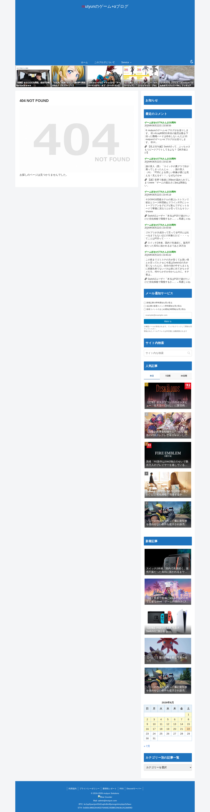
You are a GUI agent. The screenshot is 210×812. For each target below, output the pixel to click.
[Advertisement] (105, 38)
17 (154, 729)
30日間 (184, 376)
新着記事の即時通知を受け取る (159, 303)
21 (181, 729)
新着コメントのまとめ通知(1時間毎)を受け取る (166, 309)
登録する (168, 321)
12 (167, 724)
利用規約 (73, 788)
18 (161, 729)
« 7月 (147, 746)
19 (167, 729)
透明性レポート (110, 788)
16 (147, 729)
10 (154, 724)
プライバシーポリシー (90, 788)
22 (188, 729)
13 (174, 724)
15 (188, 724)
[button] (188, 353)
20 (174, 729)
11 (161, 724)
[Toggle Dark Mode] (191, 61)
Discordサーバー (134, 788)
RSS (122, 788)
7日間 (167, 376)
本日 (152, 376)
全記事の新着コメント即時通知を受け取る (164, 306)
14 (181, 724)
